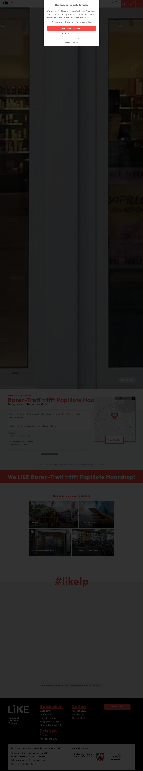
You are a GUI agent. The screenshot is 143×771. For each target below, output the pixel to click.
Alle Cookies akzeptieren (71, 28)
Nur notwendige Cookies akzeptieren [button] (71, 33)
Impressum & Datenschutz (71, 42)
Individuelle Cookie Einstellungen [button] (71, 38)
